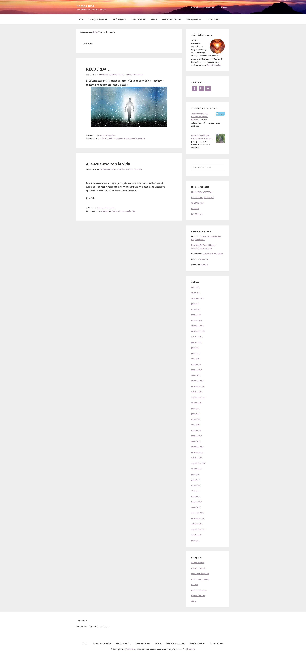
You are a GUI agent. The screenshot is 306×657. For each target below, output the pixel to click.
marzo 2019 (196, 364)
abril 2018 (195, 425)
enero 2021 (195, 292)
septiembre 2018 (198, 397)
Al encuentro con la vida (108, 164)
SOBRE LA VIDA (197, 203)
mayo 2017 (195, 485)
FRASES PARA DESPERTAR (202, 192)
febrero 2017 (196, 502)
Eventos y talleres (198, 568)
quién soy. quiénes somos (119, 138)
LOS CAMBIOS (196, 214)
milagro (113, 211)
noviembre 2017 (197, 452)
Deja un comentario (135, 74)
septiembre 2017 (198, 463)
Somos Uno (85, 5)
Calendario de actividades (201, 248)
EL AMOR (195, 208)
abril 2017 (195, 491)
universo (141, 138)
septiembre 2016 (198, 529)
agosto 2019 (196, 342)
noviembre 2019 (197, 331)
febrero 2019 (196, 370)
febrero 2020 (196, 320)
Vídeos (194, 601)
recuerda (133, 138)
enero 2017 (195, 507)
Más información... (214, 65)
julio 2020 (195, 303)
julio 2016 (195, 540)
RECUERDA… (98, 69)
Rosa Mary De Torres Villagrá (203, 245)
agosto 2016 (196, 535)
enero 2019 (195, 375)
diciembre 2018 (197, 381)
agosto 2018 (196, 403)
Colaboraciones (197, 562)
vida (133, 211)
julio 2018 (195, 408)
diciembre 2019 (197, 325)
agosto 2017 (196, 469)
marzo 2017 (196, 496)
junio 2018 (195, 414)
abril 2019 (195, 359)
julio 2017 (195, 474)
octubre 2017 (196, 458)
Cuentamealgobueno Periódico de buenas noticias (200, 116)
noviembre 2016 (197, 518)
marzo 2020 (196, 314)
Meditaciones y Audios (200, 579)
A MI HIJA (204, 259)
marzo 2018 (196, 430)
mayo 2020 (195, 309)
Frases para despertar (106, 135)
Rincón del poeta (198, 595)
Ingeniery (191, 649)
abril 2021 (195, 287)
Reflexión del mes (198, 590)
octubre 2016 (196, 524)
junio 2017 (195, 480)
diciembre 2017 (197, 447)
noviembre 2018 (197, 386)
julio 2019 (195, 348)
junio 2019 (195, 353)
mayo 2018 (195, 419)
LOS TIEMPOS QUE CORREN (202, 197)
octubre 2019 (196, 336)
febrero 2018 (196, 436)
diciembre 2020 (197, 298)
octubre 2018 (196, 392)
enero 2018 (195, 441)
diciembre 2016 (197, 513)
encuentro (105, 211)
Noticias (194, 584)
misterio (104, 138)
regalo (128, 211)
